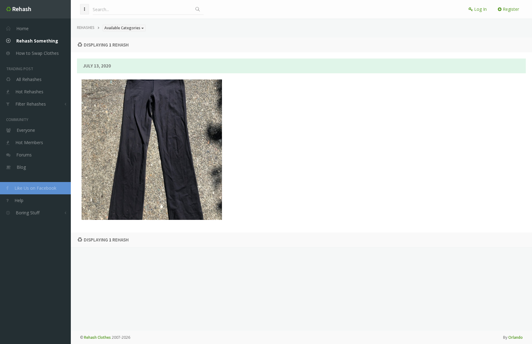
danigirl (176, 146)
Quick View (155, 169)
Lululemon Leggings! (152, 128)
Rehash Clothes (97, 337)
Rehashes (86, 27)
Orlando (515, 337)
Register (510, 9)
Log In (480, 9)
